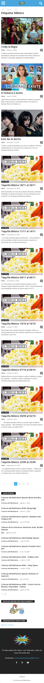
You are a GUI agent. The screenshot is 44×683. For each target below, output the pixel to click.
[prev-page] (2, 594)
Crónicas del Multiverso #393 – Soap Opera (19, 565)
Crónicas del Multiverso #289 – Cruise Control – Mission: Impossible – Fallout (21, 585)
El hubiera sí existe (12, 93)
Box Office (5, 182)
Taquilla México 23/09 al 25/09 (18, 462)
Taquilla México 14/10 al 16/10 (18, 323)
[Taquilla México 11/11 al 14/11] (22, 215)
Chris (3, 50)
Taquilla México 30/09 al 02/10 (18, 416)
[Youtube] (27, 663)
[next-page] (5, 594)
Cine (3, 43)
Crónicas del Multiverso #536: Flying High (18, 508)
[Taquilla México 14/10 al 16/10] (22, 307)
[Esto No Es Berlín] (22, 123)
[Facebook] (16, 663)
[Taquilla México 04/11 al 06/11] (22, 261)
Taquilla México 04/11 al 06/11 (18, 277)
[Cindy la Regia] (22, 30)
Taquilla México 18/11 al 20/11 (18, 185)
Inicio (2, 9)
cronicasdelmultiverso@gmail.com (27, 658)
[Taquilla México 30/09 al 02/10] (22, 400)
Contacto (22, 676)
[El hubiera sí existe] (22, 76)
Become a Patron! (7, 625)
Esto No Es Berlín (11, 139)
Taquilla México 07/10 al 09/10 (18, 369)
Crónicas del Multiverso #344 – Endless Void (19, 557)
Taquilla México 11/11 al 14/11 (18, 231)
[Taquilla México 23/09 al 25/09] (22, 446)
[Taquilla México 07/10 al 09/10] (22, 353)
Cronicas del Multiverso (9, 503)
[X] (22, 663)
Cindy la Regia (9, 46)
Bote (2, 533)
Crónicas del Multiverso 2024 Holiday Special (20, 538)
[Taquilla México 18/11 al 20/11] (22, 169)
